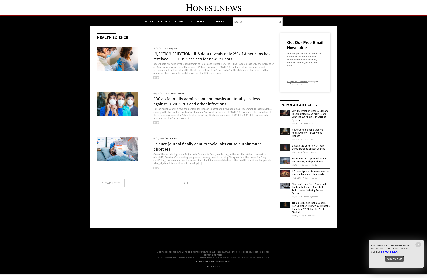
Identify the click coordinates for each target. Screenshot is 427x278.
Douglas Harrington (313, 165)
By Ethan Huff (171, 139)
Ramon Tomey (310, 152)
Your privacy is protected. (297, 82)
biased (179, 22)
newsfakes (164, 22)
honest (201, 22)
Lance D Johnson (311, 197)
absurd (149, 22)
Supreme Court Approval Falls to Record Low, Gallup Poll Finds (309, 160)
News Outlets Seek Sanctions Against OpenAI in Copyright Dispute (307, 132)
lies (190, 22)
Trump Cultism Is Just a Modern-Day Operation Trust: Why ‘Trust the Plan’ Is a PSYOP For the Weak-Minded (311, 208)
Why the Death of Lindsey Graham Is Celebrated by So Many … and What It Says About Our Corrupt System (310, 116)
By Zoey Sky (172, 49)
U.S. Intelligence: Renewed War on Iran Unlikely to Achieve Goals (310, 173)
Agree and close (394, 259)
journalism (217, 22)
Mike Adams (309, 124)
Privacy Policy (213, 266)
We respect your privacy (196, 257)
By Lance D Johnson (176, 94)
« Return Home (111, 182)
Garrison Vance (310, 178)
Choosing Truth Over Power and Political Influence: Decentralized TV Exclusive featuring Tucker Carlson (309, 189)
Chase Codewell (311, 139)
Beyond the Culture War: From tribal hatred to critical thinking (308, 147)
